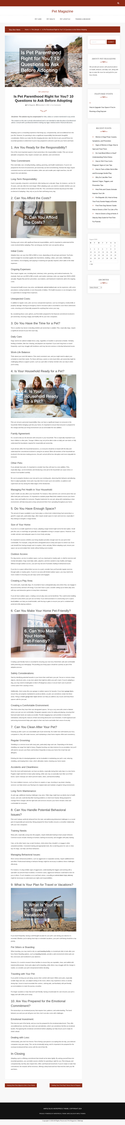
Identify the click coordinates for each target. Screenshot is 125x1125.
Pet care (38, 19)
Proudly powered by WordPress (50, 1113)
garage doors (69, 691)
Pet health (51, 19)
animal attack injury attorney (64, 875)
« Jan (91, 264)
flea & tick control (55, 496)
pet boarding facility (44, 951)
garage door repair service (33, 696)
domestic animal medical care (47, 287)
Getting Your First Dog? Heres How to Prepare (66, 1085)
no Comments (56, 105)
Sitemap (80, 1120)
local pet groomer (30, 758)
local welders (15, 601)
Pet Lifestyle (65, 19)
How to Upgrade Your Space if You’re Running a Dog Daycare (102, 109)
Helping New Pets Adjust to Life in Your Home (21, 1085)
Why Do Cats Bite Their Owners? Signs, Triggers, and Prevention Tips (102, 181)
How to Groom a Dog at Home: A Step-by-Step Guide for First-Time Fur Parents (105, 217)
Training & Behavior (82, 19)
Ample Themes (80, 1113)
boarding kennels (40, 954)
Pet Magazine (62, 11)
